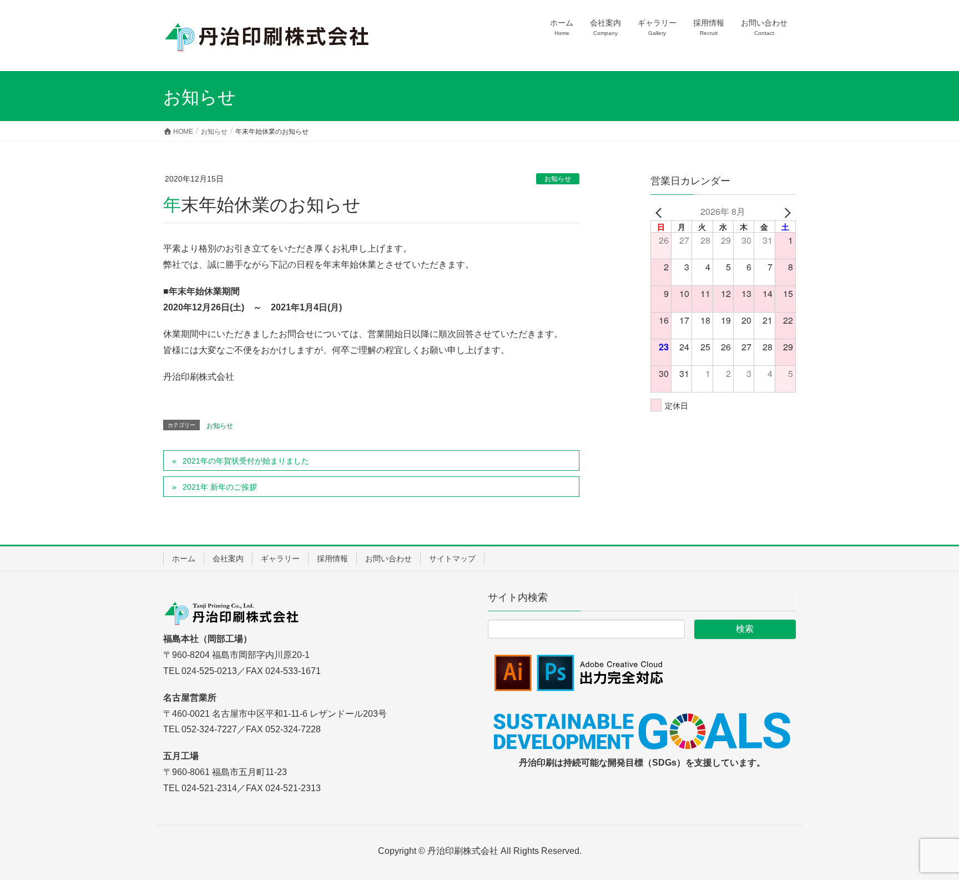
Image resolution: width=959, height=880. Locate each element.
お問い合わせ (388, 558)
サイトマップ (452, 558)
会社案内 (228, 558)
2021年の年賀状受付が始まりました (246, 460)
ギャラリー (280, 558)
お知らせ (557, 179)
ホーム (183, 558)
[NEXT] (785, 211)
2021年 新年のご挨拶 (220, 486)
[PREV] (661, 211)
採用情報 (332, 558)
